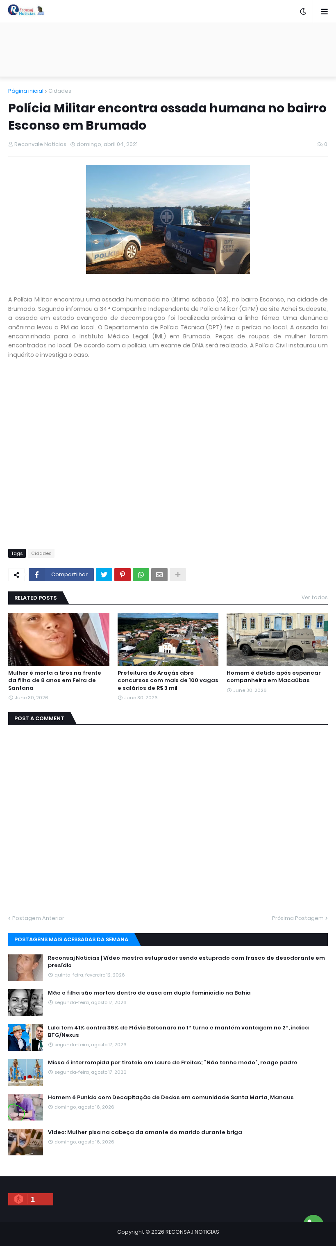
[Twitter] (104, 574)
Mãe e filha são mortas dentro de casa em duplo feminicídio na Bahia (149, 993)
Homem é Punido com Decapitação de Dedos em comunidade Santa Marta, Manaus (171, 1097)
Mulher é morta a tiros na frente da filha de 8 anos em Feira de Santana (54, 680)
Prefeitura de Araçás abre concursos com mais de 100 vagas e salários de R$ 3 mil (168, 680)
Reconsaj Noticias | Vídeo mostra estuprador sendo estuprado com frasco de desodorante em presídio (186, 961)
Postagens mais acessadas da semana (71, 939)
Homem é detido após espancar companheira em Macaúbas (274, 676)
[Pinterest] (122, 574)
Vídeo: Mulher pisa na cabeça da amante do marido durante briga (145, 1132)
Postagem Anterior (38, 918)
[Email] (159, 574)
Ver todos (315, 597)
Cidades (59, 91)
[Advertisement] (168, 49)
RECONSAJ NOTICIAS (192, 1232)
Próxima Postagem (298, 918)
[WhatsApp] (141, 574)
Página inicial (25, 91)
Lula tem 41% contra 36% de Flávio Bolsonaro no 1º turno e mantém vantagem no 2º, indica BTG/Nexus (178, 1031)
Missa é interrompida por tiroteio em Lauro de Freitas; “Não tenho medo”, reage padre (172, 1062)
